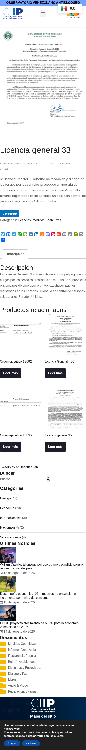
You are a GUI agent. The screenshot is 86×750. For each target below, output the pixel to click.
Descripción (15, 254)
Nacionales (8, 527)
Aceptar (12, 743)
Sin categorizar (10, 537)
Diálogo (5, 498)
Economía (7, 508)
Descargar (9, 213)
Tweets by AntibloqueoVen (19, 467)
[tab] (15, 254)
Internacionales (10, 518)
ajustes (58, 736)
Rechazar (31, 743)
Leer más (10, 373)
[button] (43, 13)
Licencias (44, 24)
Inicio (3, 24)
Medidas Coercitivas (22, 24)
